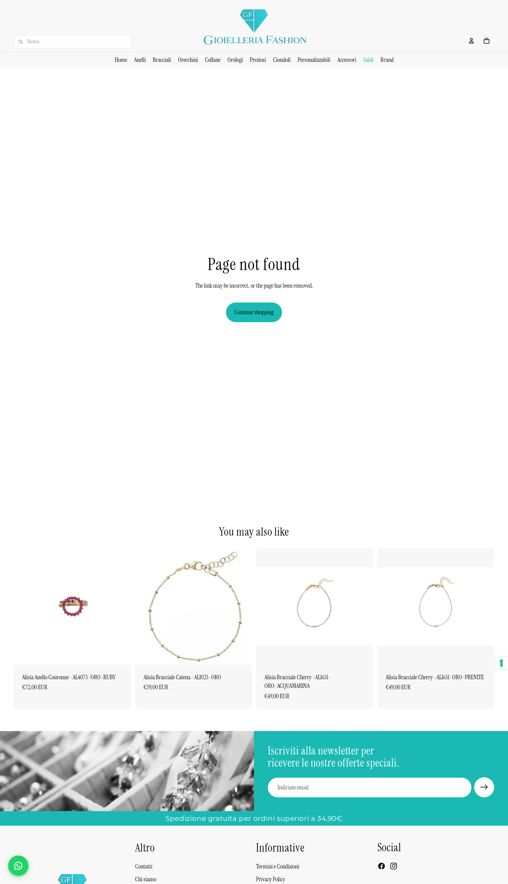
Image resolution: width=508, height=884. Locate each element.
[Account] (471, 40)
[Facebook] (381, 866)
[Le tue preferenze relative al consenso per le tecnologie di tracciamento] (501, 663)
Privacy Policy (270, 879)
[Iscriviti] (484, 787)
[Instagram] (393, 866)
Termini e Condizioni (277, 866)
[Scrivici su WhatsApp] (18, 866)
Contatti (143, 866)
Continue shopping (254, 312)
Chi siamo (145, 879)
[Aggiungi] (120, 654)
